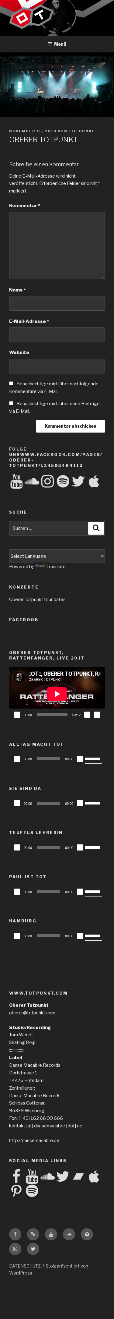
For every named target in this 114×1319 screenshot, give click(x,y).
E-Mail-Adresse (29, 321)
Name (17, 290)
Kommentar (24, 205)
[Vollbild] (97, 715)
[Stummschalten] (87, 715)
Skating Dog (22, 1042)
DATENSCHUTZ (25, 1265)
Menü (60, 44)
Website (19, 352)
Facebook (24, 619)
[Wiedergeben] (17, 715)
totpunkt (82, 131)
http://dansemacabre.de (34, 1140)
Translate (56, 566)
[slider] (93, 758)
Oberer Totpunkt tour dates (37, 599)
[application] (57, 694)
